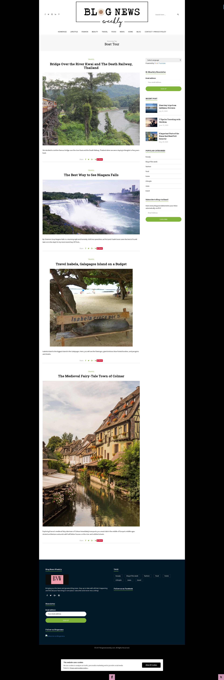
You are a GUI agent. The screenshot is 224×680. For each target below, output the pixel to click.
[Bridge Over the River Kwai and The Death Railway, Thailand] (91, 109)
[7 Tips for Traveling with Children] (151, 122)
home (148, 176)
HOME (130, 32)
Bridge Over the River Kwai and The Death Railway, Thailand (91, 66)
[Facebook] (112, 677)
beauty (148, 157)
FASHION (85, 32)
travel (91, 59)
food (147, 171)
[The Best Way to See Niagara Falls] (91, 207)
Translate (162, 63)
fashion (148, 166)
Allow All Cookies (151, 665)
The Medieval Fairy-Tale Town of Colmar (91, 376)
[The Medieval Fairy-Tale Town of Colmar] (91, 453)
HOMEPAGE (62, 32)
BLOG (139, 32)
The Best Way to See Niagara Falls (91, 175)
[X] (221, 677)
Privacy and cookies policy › (79, 668)
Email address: (151, 78)
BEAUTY (95, 32)
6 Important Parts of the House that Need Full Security (169, 136)
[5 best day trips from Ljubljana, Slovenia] (151, 108)
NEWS (122, 32)
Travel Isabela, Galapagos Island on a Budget (91, 264)
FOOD (114, 32)
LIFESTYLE (74, 32)
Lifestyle (149, 181)
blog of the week (151, 162)
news (147, 186)
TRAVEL (105, 32)
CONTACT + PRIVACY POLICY (155, 32)
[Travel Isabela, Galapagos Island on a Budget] (91, 308)
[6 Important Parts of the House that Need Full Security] (151, 136)
